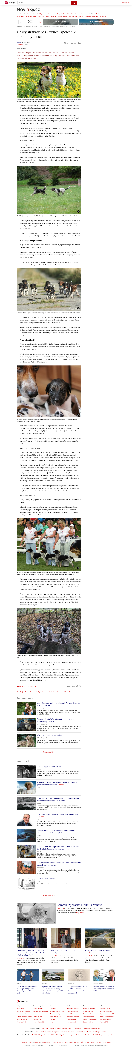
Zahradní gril (96, 1031)
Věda (34, 16)
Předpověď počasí (55, 1028)
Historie (47, 16)
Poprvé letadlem (88, 1011)
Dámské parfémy (61, 1035)
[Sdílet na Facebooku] (77, 686)
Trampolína (55, 1031)
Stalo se (29, 14)
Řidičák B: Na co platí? (107, 1016)
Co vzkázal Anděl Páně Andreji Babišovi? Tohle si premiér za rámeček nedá (57, 783)
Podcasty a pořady (56, 16)
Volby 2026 (20, 1008)
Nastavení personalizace (103, 1042)
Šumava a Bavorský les (90, 1014)
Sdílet (74, 43)
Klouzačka (71, 1031)
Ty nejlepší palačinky (73, 1008)
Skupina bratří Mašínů (48, 692)
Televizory (88, 1035)
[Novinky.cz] (28, 10)
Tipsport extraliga (55, 1014)
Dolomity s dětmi (88, 1022)
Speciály (74, 16)
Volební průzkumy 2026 (24, 1011)
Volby (40, 14)
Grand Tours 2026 (39, 1022)
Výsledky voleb (21, 1014)
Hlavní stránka (21, 14)
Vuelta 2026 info (38, 1008)
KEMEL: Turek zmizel (46, 878)
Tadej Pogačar (37, 1016)
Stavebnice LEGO (48, 1035)
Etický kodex (68, 1042)
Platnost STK (104, 1022)
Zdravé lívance (71, 1014)
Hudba (39, 769)
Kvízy (69, 16)
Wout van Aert (37, 1019)
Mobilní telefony (37, 1035)
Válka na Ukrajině (56, 14)
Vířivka (104, 1031)
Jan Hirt (35, 1014)
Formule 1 (53, 1019)
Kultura (77, 14)
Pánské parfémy (109, 1035)
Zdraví (39, 835)
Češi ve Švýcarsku (88, 1016)
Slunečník (64, 1031)
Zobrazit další (48, 752)
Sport (65, 16)
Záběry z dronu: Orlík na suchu (97, 950)
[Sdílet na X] (80, 686)
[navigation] (2, 2)
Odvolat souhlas (90, 1042)
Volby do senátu (22, 1019)
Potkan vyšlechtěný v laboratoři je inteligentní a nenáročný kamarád (55, 720)
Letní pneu (71, 1035)
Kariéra (43, 1042)
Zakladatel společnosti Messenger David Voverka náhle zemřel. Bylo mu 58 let (59, 863)
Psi (70, 692)
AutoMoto (29, 16)
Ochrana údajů (78, 1042)
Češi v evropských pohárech (91, 1028)
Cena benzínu (77, 1028)
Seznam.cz (125, 2)
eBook (67, 43)
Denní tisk (95, 16)
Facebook (24, 1042)
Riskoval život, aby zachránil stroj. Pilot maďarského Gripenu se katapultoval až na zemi (58, 799)
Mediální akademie (57, 1042)
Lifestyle (91, 14)
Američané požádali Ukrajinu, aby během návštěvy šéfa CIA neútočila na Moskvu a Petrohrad (32, 952)
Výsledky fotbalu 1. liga (57, 1011)
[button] (49, 80)
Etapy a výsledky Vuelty (40, 1011)
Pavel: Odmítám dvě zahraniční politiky (63, 951)
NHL (51, 1022)
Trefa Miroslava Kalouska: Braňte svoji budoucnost (57, 814)
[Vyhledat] (74, 3)
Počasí (80, 16)
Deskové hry (80, 1035)
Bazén (36, 1031)
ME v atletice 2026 (55, 1016)
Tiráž (48, 1042)
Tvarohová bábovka (73, 1016)
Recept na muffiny (72, 1011)
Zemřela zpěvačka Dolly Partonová (79, 904)
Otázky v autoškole (105, 1019)
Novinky (19, 42)
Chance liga (53, 1008)
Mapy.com (45, 1028)
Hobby (38, 692)
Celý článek (80, 913)
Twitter (31, 1042)
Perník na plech (71, 1022)
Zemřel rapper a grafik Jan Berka (50, 766)
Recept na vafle (71, 1019)
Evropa (39, 803)
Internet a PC (21, 16)
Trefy (38, 819)
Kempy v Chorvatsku (89, 1008)
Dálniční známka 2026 (106, 1011)
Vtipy (38, 787)
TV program (87, 16)
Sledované (103, 16)
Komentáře (66, 14)
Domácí (35, 14)
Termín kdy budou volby (24, 1016)
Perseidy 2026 (66, 1028)
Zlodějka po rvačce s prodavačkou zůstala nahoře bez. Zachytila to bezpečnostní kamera (58, 847)
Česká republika (62, 692)
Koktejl (97, 14)
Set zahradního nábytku (83, 1031)
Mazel (32, 692)
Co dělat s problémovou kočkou (49, 735)
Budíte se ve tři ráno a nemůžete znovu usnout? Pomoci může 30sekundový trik (56, 831)
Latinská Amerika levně (90, 1019)
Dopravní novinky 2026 (107, 1014)
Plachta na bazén (45, 1031)
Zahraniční (46, 14)
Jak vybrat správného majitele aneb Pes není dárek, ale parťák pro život (58, 704)
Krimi (72, 14)
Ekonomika (84, 14)
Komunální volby (22, 1022)
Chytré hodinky (97, 1035)
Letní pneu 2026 (105, 1008)
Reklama (37, 1042)
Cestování (41, 16)
